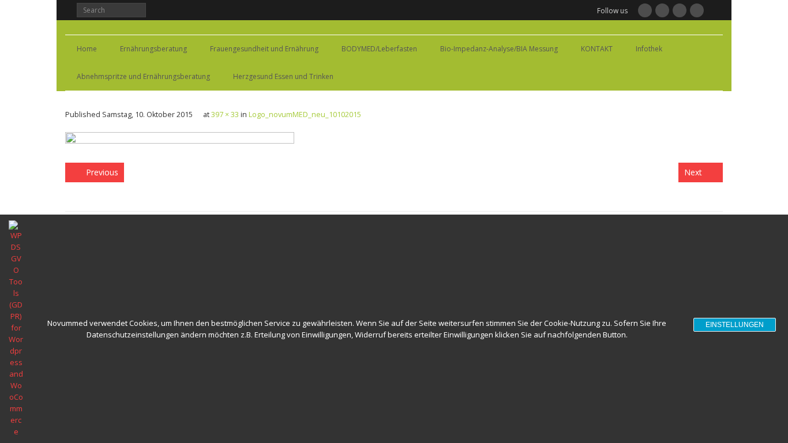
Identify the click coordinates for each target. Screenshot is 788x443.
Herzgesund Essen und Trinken (283, 76)
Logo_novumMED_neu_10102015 (305, 114)
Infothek (649, 49)
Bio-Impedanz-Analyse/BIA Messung (499, 49)
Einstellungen (735, 325)
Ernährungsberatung (153, 49)
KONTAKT (597, 49)
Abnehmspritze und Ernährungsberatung (143, 76)
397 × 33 (225, 114)
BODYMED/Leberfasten (379, 49)
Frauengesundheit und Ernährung (264, 49)
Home (87, 49)
